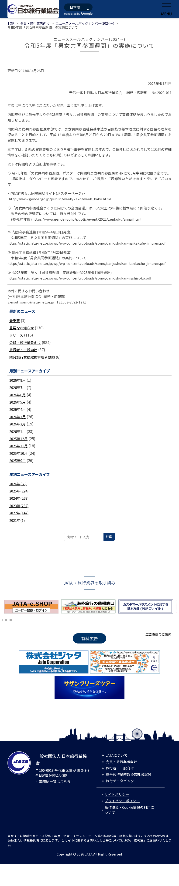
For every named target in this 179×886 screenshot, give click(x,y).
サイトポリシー (117, 794)
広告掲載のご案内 (158, 634)
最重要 (14, 320)
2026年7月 (17, 387)
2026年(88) (18, 483)
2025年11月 (18, 445)
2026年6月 (17, 394)
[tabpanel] (32, 606)
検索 (109, 536)
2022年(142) (18, 512)
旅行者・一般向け (23, 349)
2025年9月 (17, 460)
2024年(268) (18, 498)
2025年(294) (18, 490)
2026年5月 (17, 402)
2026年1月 (17, 431)
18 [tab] (10, 619)
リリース (16, 335)
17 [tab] (6, 619)
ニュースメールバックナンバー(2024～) (85, 23)
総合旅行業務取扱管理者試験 (32, 357)
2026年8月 (17, 380)
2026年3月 (17, 416)
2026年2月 (17, 423)
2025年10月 (18, 453)
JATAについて (116, 755)
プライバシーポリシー (122, 800)
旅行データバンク (120, 780)
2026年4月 (17, 409)
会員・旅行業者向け (35, 23)
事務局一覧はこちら (54, 781)
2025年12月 (18, 438)
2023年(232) (18, 505)
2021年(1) (17, 520)
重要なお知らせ (21, 327)
